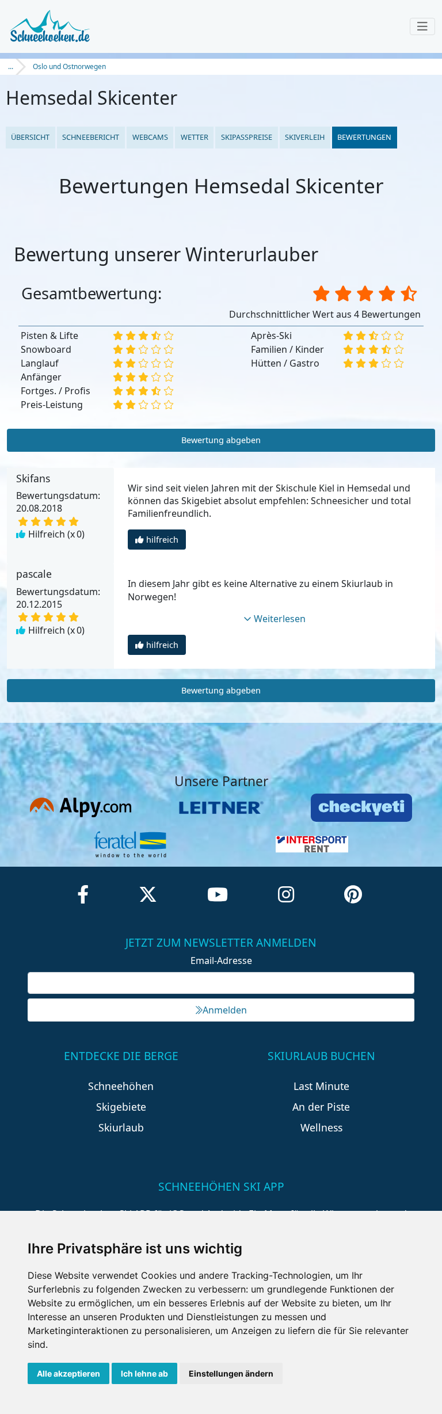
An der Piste (321, 1107)
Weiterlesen (280, 618)
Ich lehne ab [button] (144, 1373)
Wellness (321, 1127)
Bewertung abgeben (221, 440)
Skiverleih (305, 137)
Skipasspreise (246, 137)
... (10, 66)
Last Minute (321, 1086)
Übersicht (30, 137)
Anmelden (225, 1010)
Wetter (194, 137)
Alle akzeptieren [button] (68, 1373)
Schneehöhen (121, 1086)
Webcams (150, 137)
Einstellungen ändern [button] (231, 1373)
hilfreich (162, 539)
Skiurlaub (121, 1127)
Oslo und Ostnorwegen (69, 66)
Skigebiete (121, 1107)
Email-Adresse (221, 960)
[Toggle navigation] (422, 26)
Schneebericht (90, 137)
